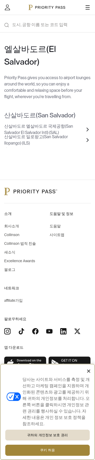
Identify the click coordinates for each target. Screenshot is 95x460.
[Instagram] (7, 331)
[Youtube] (49, 331)
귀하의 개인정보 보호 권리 (47, 435)
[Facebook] (35, 331)
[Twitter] (77, 331)
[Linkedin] (63, 331)
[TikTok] (21, 331)
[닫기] (88, 371)
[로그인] (7, 7)
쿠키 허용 (47, 450)
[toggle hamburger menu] (87, 7)
